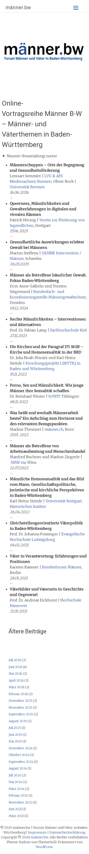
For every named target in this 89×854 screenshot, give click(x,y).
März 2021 (16, 816)
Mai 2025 (15, 741)
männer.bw (18, 7)
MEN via (18, 462)
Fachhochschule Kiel (68, 330)
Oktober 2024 (19, 755)
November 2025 (20, 708)
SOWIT (54, 396)
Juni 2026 (15, 667)
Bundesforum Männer (61, 567)
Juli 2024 (15, 775)
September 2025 (21, 714)
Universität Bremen (27, 187)
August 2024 (18, 768)
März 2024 (16, 789)
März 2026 (16, 687)
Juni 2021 (15, 809)
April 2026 (16, 681)
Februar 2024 (18, 796)
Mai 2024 (15, 782)
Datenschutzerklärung (68, 832)
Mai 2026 (15, 674)
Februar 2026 (18, 694)
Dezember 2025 (20, 701)
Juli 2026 (15, 660)
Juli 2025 (15, 728)
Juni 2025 (15, 735)
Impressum (37, 832)
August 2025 (18, 721)
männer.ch (53, 429)
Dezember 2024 (20, 748)
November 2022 (20, 802)
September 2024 (21, 762)
